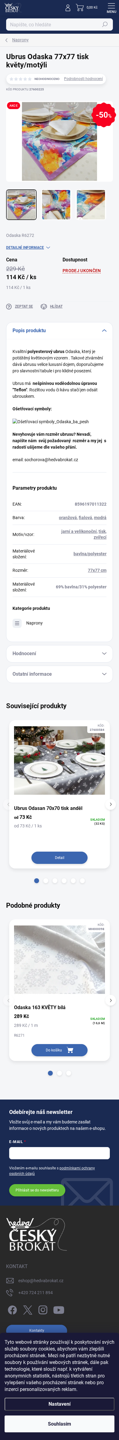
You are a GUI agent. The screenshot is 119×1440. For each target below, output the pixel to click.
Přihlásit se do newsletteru (37, 1190)
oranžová (68, 517)
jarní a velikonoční (79, 531)
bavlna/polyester (90, 553)
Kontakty (36, 1330)
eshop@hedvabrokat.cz (40, 1280)
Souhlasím (59, 1424)
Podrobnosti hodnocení (83, 79)
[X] (26, 1309)
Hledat (104, 24)
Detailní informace (25, 247)
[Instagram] (42, 1309)
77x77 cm (97, 570)
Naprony (34, 623)
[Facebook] (11, 1309)
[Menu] (111, 7)
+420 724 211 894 (35, 1292)
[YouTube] (59, 1309)
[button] (36, 881)
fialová (85, 517)
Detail (59, 858)
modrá (100, 517)
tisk (102, 531)
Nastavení (59, 1404)
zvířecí (100, 537)
